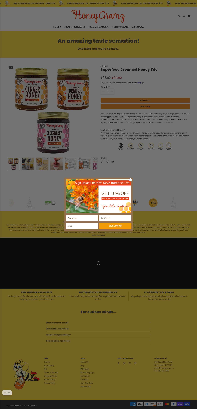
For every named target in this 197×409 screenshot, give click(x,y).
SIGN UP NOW (115, 226)
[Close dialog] (130, 180)
